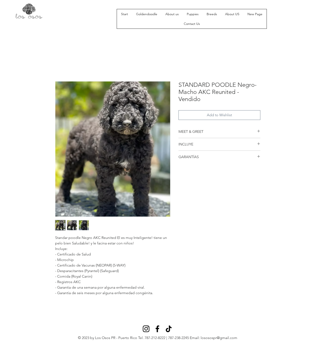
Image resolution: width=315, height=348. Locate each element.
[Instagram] (146, 328)
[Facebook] (157, 328)
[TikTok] (168, 328)
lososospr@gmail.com (219, 338)
